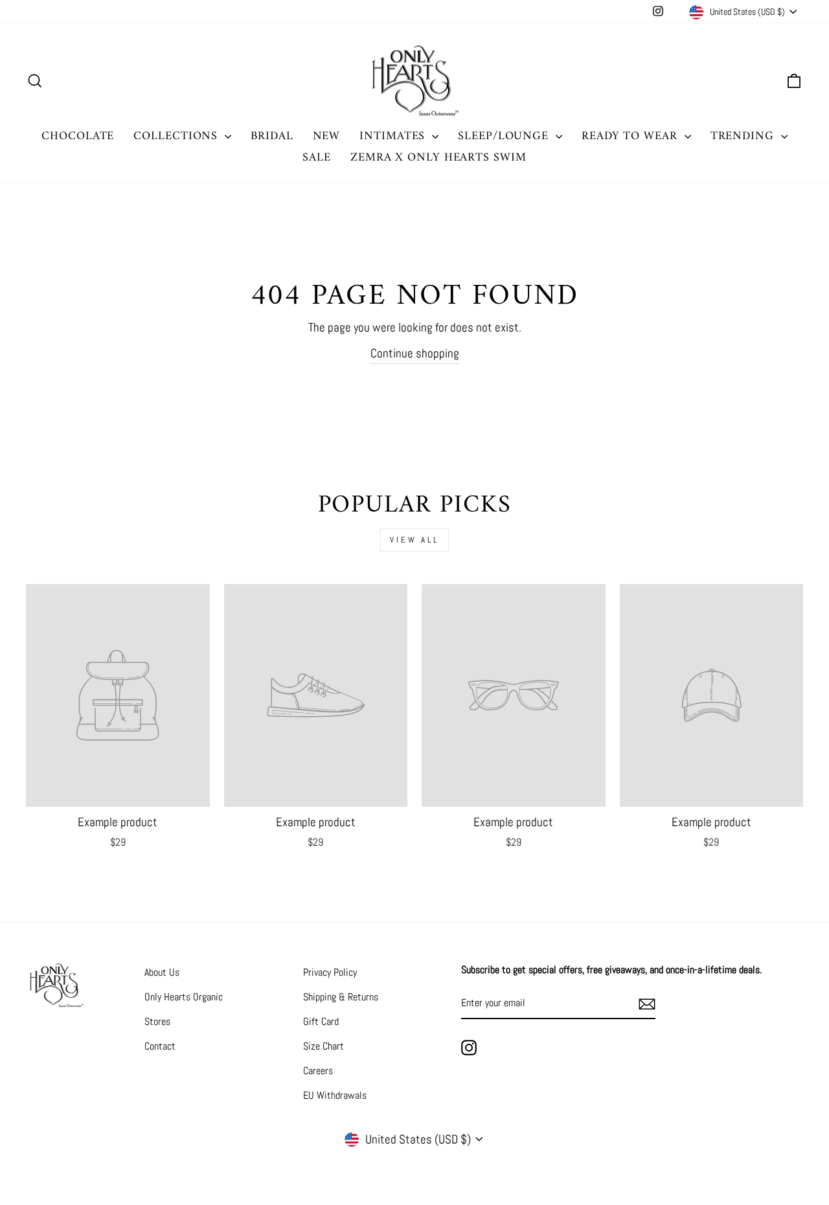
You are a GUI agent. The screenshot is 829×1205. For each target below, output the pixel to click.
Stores (157, 1021)
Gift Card (321, 1021)
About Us (161, 972)
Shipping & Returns (340, 997)
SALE (316, 158)
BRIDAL (272, 136)
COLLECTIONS (177, 136)
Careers (318, 1070)
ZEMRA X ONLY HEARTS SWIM (438, 158)
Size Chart (323, 1046)
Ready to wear (631, 136)
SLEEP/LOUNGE (505, 136)
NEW (327, 136)
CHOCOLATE (77, 136)
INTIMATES (394, 136)
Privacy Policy (330, 972)
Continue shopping (414, 353)
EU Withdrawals (335, 1095)
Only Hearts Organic (183, 997)
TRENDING (744, 136)
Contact (160, 1046)
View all (414, 539)
